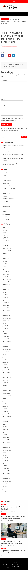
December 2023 (7, 310)
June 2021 (5, 380)
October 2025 (6, 253)
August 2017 (6, 483)
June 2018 (5, 458)
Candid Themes (18, 567)
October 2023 (6, 315)
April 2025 (5, 269)
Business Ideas (6, 178)
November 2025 (7, 250)
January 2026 (6, 245)
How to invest (6, 193)
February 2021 (6, 385)
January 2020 (6, 414)
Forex (4, 191)
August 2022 (6, 351)
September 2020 (7, 395)
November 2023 (7, 313)
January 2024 (6, 307)
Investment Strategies (8, 198)
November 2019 (7, 419)
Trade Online (6, 219)
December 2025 (7, 248)
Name (3, 99)
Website (3, 112)
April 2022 (5, 362)
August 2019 (6, 424)
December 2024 (7, 279)
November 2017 (7, 476)
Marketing (5, 201)
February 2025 (6, 274)
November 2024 (7, 282)
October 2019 (6, 421)
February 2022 (6, 367)
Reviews (5, 211)
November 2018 (7, 445)
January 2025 (6, 276)
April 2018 (5, 463)
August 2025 (6, 258)
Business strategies (8, 185)
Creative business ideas (9, 188)
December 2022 (7, 341)
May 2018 (5, 460)
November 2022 (7, 344)
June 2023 (5, 326)
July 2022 (5, 354)
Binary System (6, 172)
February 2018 (6, 468)
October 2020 (6, 393)
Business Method (7, 180)
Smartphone (6, 216)
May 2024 (5, 297)
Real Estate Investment (9, 209)
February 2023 (6, 336)
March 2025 (6, 271)
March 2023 (6, 333)
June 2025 (5, 263)
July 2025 (5, 261)
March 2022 (6, 364)
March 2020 (6, 408)
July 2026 (5, 230)
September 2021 (7, 377)
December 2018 (7, 442)
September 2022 (7, 349)
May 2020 (5, 403)
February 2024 (6, 305)
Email (3, 105)
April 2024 (5, 300)
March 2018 (6, 465)
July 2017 (5, 486)
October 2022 (6, 346)
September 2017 (7, 481)
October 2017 (6, 478)
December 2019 (7, 416)
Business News (6, 183)
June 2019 (5, 429)
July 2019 (5, 427)
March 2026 (6, 240)
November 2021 (7, 375)
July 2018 (5, 455)
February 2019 (6, 437)
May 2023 (5, 328)
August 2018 (6, 452)
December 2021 (7, 372)
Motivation (5, 204)
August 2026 (6, 227)
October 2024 (6, 284)
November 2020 (7, 390)
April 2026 (5, 238)
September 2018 (7, 450)
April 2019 (5, 432)
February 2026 (6, 243)
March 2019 (6, 434)
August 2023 (6, 320)
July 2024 (5, 292)
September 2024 (7, 287)
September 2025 (7, 256)
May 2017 (5, 491)
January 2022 (6, 370)
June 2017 (5, 489)
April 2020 (5, 406)
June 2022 (5, 357)
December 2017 (7, 473)
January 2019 (6, 439)
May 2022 (5, 359)
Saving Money (6, 214)
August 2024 (6, 289)
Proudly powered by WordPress (11, 565)
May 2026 (5, 235)
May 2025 (5, 266)
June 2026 (5, 232)
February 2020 (6, 411)
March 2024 (6, 302)
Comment (4, 80)
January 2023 (6, 338)
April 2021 (5, 382)
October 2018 (6, 447)
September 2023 (7, 318)
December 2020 (7, 388)
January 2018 (6, 471)
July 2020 (5, 401)
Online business (6, 206)
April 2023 (5, 331)
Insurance (5, 196)
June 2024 (5, 294)
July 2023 (5, 323)
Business (5, 175)
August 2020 (6, 398)
